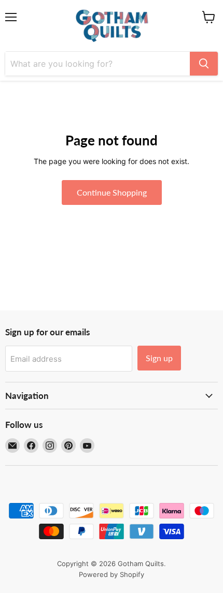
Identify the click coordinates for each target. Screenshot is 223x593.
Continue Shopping (112, 192)
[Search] (204, 64)
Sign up (159, 358)
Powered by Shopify (111, 574)
